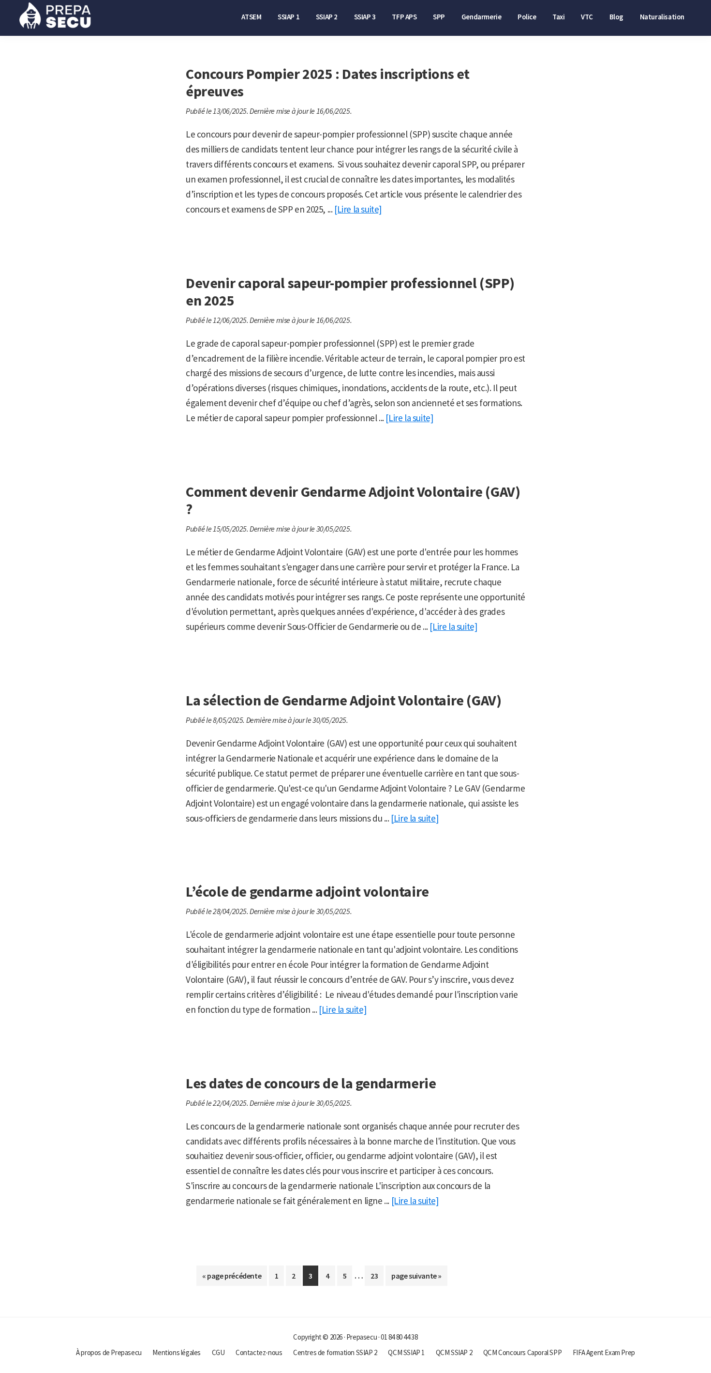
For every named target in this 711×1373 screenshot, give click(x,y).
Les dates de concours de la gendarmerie (311, 1083)
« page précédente (231, 1278)
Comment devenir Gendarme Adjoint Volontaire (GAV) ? (353, 500)
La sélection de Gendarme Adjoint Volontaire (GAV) (343, 700)
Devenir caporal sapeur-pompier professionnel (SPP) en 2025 (350, 291)
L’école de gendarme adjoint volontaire (307, 891)
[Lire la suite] (358, 209)
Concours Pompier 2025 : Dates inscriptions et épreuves (328, 82)
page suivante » (416, 1278)
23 (377, 1278)
